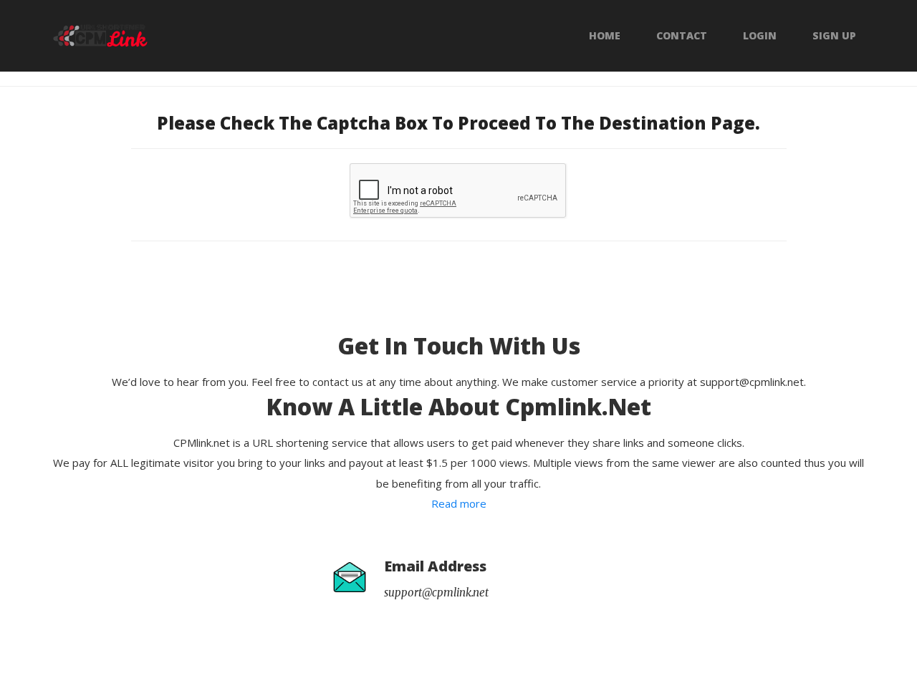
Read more (458, 503)
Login (760, 36)
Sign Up (834, 36)
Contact (681, 36)
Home (604, 36)
